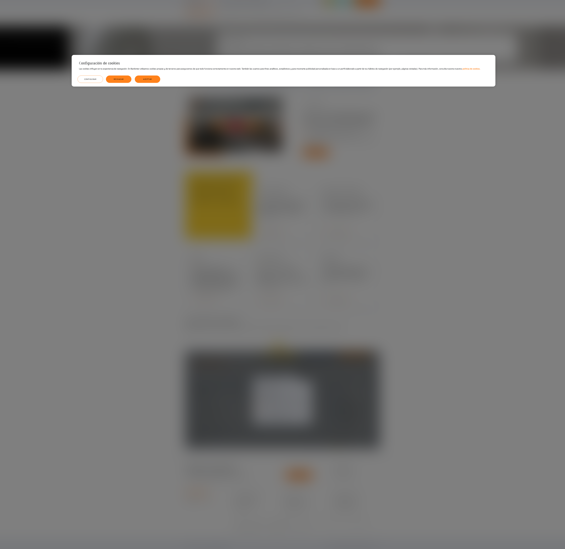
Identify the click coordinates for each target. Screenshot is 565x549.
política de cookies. (471, 69)
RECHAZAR (119, 79)
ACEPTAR (147, 79)
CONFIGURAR (90, 79)
